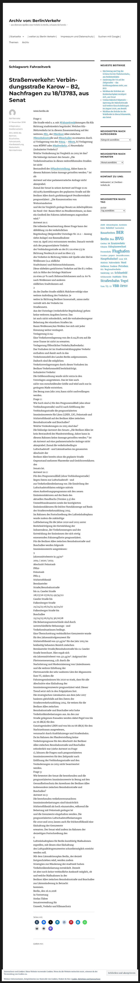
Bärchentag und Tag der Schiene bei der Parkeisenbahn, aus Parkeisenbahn (116, 74)
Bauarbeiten (107, 232)
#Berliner (58, 134)
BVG (119, 238)
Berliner (12, 136)
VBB (116, 286)
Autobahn (123, 225)
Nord (123, 262)
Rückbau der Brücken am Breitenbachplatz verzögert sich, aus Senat (114, 94)
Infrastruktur (14, 126)
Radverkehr (14, 147)
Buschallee (14, 138)
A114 (11, 133)
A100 (102, 225)
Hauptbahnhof (109, 258)
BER (120, 232)
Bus (112, 239)
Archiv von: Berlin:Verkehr (35, 20)
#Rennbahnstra (42, 138)
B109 (16, 133)
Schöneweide (105, 277)
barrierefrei (119, 228)
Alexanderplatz (112, 225)
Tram (102, 286)
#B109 (71, 141)
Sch (112, 273)
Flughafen (121, 251)
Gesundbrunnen (122, 255)
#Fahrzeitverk (67, 122)
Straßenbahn (109, 281)
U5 (107, 286)
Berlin (104, 239)
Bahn (102, 228)
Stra (124, 276)
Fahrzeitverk (14, 141)
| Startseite (15, 36)
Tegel (124, 281)
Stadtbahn (116, 277)
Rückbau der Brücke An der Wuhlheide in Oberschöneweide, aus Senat (117, 114)
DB (109, 244)
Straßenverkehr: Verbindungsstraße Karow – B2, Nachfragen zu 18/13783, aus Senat (49, 89)
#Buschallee (65, 138)
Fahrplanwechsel (117, 246)
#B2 (45, 134)
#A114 (62, 141)
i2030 (121, 259)
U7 (111, 286)
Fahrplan (103, 247)
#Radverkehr (60, 145)
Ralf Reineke (14, 118)
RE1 (101, 269)
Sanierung (105, 273)
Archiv (103, 208)
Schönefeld (121, 272)
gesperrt (112, 255)
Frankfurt (103, 255)
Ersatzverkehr (118, 243)
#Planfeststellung (60, 168)
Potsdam (123, 266)
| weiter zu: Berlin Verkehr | (42, 36)
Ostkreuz (104, 266)
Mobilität (104, 263)
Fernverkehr (105, 252)
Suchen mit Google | (109, 36)
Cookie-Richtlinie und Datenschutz (86, 979)
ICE (125, 259)
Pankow (113, 266)
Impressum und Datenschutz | (77, 36)
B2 (20, 133)
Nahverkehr (114, 262)
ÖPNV (124, 286)
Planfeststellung (16, 144)
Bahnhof (110, 228)
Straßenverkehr (16, 129)
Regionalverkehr (113, 269)
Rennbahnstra (15, 150)
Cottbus (103, 243)
